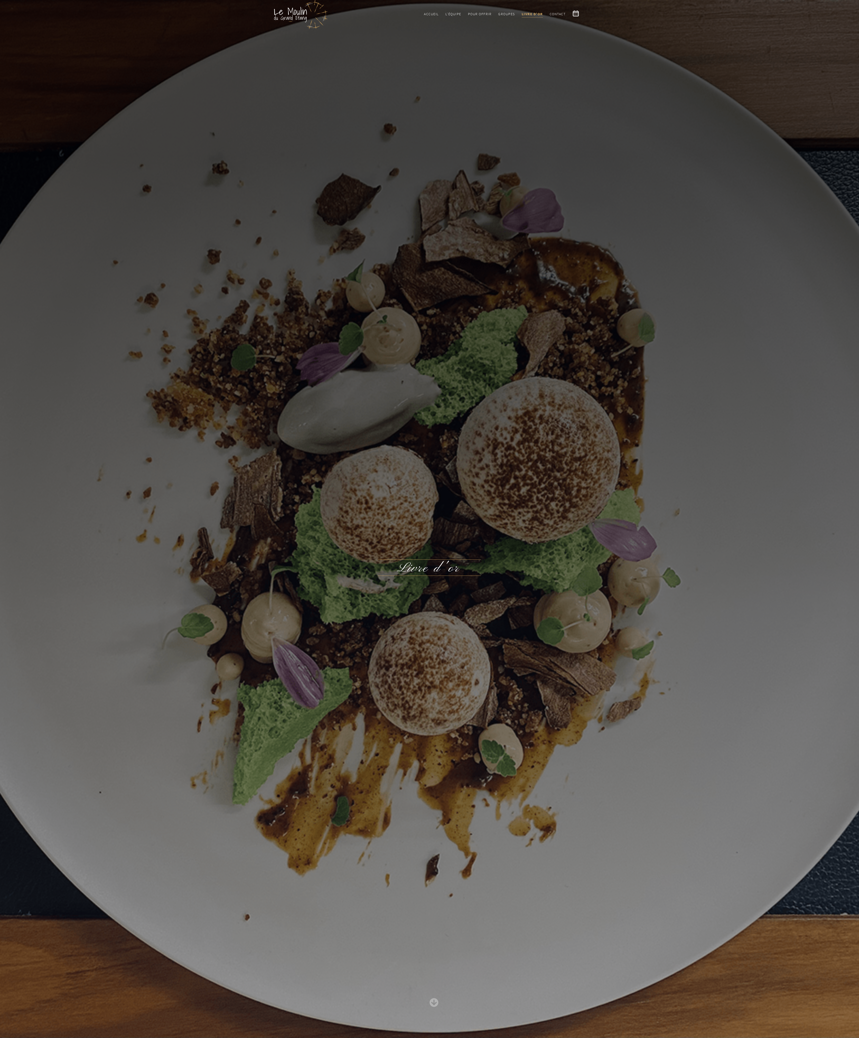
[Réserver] (578, 14)
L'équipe (453, 14)
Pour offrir (480, 14)
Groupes (506, 14)
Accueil (431, 14)
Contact (558, 14)
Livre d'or (532, 14)
